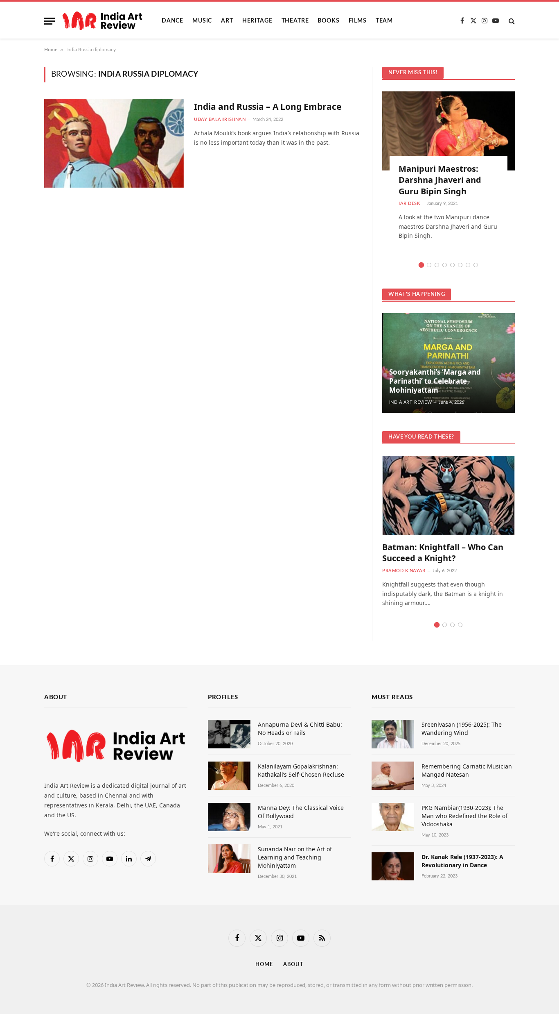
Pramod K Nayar (404, 570)
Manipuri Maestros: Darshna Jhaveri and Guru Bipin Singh (440, 179)
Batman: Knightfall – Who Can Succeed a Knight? (442, 552)
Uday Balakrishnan (220, 119)
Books (328, 21)
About (293, 964)
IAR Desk (409, 203)
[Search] (511, 21)
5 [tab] (452, 265)
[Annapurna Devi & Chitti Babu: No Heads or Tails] (229, 734)
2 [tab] (429, 265)
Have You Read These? (421, 437)
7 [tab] (468, 265)
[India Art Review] (102, 21)
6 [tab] (460, 265)
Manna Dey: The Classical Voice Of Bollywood (301, 812)
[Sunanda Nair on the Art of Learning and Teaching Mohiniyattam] (229, 858)
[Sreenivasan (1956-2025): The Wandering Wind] (393, 734)
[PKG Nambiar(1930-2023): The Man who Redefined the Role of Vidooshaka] (393, 817)
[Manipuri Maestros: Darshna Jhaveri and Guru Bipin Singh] (448, 131)
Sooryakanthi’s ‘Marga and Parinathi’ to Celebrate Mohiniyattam (435, 381)
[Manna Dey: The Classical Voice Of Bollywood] (229, 817)
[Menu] (49, 21)
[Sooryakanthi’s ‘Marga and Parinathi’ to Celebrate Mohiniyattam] (448, 363)
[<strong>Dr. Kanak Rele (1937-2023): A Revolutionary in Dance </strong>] (393, 866)
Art (227, 21)
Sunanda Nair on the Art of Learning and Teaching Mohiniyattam (295, 857)
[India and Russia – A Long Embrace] (114, 143)
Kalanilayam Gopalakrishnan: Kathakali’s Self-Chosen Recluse (301, 770)
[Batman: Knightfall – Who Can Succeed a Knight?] (448, 495)
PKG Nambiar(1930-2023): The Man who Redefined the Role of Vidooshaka (464, 816)
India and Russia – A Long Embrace (267, 106)
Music (202, 21)
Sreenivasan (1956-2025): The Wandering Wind (462, 729)
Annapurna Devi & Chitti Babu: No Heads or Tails (300, 729)
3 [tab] (437, 265)
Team (384, 21)
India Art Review (410, 402)
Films (358, 21)
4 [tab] (445, 265)
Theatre (295, 21)
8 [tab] (476, 265)
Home (50, 49)
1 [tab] (421, 265)
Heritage (257, 21)
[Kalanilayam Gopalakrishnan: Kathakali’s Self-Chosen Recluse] (229, 776)
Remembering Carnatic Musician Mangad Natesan (467, 770)
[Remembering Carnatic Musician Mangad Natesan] (393, 776)
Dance (172, 21)
